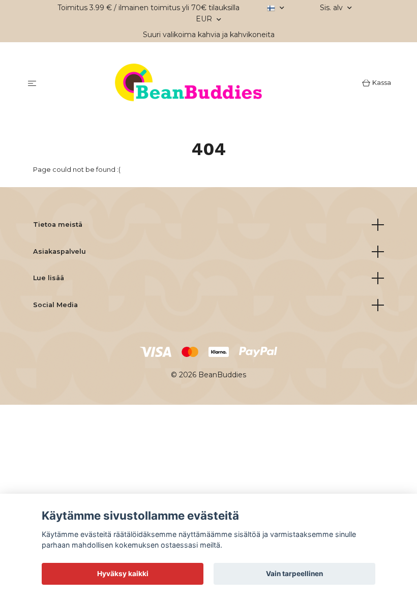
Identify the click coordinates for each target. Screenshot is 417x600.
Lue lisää (48, 278)
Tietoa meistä (57, 224)
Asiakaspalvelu (59, 251)
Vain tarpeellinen (294, 573)
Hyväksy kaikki (122, 573)
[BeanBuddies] (201, 83)
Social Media (55, 305)
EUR (205, 18)
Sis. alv (332, 7)
